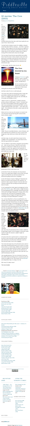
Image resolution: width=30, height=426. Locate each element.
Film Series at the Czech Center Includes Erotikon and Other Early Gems (8, 399)
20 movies (9, 270)
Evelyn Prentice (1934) (6, 346)
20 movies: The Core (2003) (11, 17)
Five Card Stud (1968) (19, 400)
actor (26, 270)
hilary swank (3, 274)
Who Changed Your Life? (20, 384)
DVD (22, 272)
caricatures (14, 272)
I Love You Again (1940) (6, 356)
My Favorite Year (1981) (6, 304)
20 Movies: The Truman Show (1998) (8, 336)
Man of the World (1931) (6, 345)
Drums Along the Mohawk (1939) (8, 312)
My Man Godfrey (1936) (6, 350)
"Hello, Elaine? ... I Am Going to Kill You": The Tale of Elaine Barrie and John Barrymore (7, 386)
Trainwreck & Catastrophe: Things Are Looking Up (20, 389)
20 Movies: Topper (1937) (6, 329)
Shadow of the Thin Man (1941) (7, 357)
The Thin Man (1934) (5, 348)
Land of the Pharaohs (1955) (7, 302)
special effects (9, 276)
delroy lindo (18, 272)
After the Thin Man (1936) (6, 352)
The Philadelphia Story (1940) (7, 332)
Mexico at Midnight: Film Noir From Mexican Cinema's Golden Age (8, 393)
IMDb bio (8, 189)
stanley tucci (14, 276)
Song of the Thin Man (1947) (7, 362)
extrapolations (4, 273)
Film (12, 273)
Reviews (13, 270)
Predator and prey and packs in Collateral (10, 333)
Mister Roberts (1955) (5, 313)
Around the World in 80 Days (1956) (8, 326)
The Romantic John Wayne (6, 337)
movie (19, 274)
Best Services (19, 425)
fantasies (9, 273)
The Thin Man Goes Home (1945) (8, 360)
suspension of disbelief (22, 276)
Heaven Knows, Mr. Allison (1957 (19, 405)
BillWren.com (6, 421)
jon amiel (16, 274)
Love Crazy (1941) (5, 359)
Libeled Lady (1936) (5, 349)
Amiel (2, 272)
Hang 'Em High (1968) (5, 311)
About (2, 305)
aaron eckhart (22, 270)
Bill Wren (12, 20)
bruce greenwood (7, 272)
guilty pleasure (25, 273)
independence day (10, 274)
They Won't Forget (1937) (6, 306)
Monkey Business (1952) (6, 308)
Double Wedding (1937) (6, 353)
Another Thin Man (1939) (6, 355)
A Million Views (18, 391)
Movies (22, 274)
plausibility (3, 276)
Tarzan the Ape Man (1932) (7, 327)
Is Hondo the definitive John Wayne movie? (10, 334)
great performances (18, 273)
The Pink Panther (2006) (6, 309)
